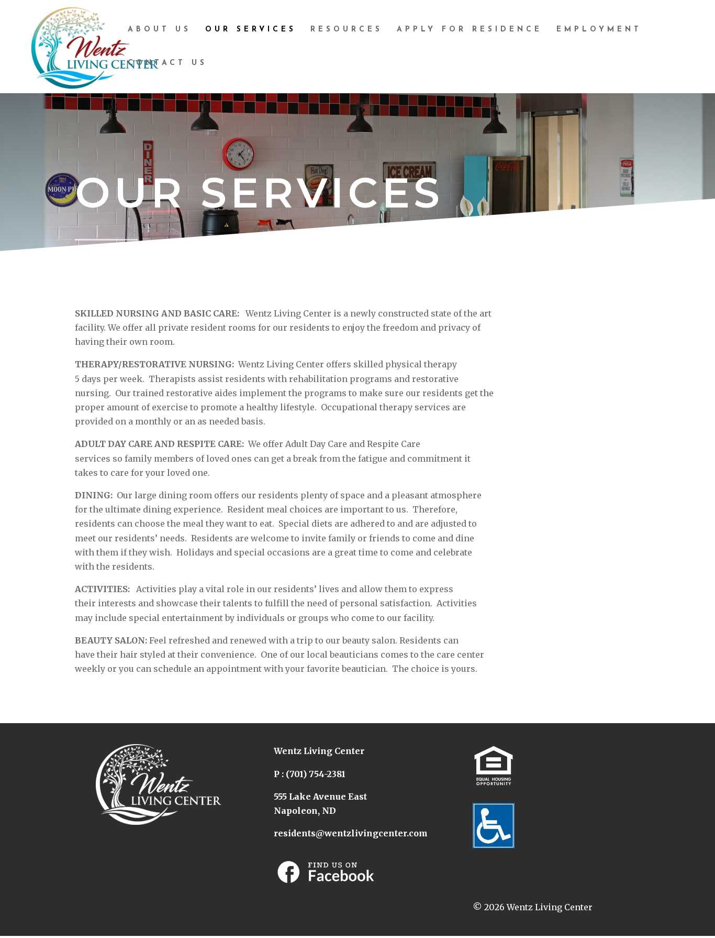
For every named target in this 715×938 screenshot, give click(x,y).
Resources (346, 30)
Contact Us (167, 63)
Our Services (250, 30)
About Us (159, 30)
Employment (599, 30)
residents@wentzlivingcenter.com (351, 833)
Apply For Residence (469, 30)
